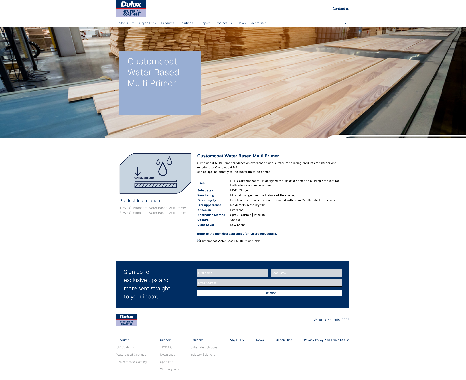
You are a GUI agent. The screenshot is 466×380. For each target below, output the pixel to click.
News (241, 23)
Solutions (186, 23)
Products (167, 23)
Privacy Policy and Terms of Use (327, 340)
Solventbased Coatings (132, 362)
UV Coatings (125, 347)
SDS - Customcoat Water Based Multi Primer (152, 213)
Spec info (166, 362)
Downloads (167, 354)
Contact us (341, 9)
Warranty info (169, 369)
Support (204, 23)
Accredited (259, 23)
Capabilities (147, 23)
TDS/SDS (166, 347)
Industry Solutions (203, 354)
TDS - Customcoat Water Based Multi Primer (152, 208)
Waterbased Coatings (131, 354)
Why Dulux (126, 23)
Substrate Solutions (204, 347)
